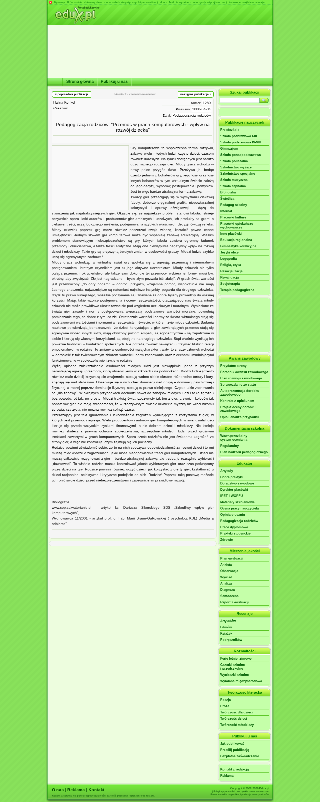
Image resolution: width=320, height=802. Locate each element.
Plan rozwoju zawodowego (241, 378)
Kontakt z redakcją (234, 769)
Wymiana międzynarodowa (241, 681)
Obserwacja (229, 571)
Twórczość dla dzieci (236, 712)
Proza (224, 706)
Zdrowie (226, 540)
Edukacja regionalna (236, 240)
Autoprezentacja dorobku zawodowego (239, 392)
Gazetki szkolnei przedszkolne (232, 666)
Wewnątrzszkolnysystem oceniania (233, 437)
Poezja (225, 700)
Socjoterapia (230, 284)
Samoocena (229, 596)
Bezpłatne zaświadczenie (239, 756)
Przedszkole (229, 130)
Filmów (226, 627)
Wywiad (226, 577)
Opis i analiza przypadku (239, 417)
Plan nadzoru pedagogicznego (244, 452)
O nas (58, 790)
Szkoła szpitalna (233, 186)
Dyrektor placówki (234, 489)
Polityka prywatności (224, 791)
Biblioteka (228, 192)
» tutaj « (260, 2)
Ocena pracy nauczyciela (239, 508)
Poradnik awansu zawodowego (244, 372)
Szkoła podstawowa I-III (238, 136)
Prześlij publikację (234, 750)
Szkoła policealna (234, 161)
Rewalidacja (229, 277)
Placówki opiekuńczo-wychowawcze (237, 225)
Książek (226, 633)
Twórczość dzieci (233, 718)
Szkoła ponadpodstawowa (240, 155)
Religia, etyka (230, 265)
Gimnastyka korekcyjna (238, 246)
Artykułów (228, 621)
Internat (226, 211)
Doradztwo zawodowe (237, 483)
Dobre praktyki (231, 477)
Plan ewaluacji (231, 558)
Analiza (226, 583)
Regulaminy (229, 446)
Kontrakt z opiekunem (237, 401)
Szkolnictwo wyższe (236, 167)
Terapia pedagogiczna (237, 290)
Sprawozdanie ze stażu (238, 384)
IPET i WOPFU (231, 496)
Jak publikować (232, 743)
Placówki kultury (233, 217)
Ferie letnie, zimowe (236, 658)
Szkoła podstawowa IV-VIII (240, 142)
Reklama (227, 775)
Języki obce (229, 252)
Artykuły (226, 471)
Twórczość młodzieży (237, 725)
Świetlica (227, 198)
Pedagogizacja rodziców (191, 115)
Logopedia (228, 258)
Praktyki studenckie (235, 533)
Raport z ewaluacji (234, 602)
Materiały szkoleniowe (237, 502)
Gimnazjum (229, 148)
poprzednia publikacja (71, 94)
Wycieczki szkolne (234, 675)
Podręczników (231, 640)
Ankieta (226, 565)
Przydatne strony (233, 366)
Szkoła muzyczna (234, 180)
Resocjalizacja (231, 271)
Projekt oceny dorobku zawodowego (238, 409)
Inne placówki (231, 233)
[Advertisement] (90, 177)
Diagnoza (227, 590)
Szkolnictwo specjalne (237, 173)
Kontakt (96, 790)
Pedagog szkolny (233, 205)
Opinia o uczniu (232, 514)
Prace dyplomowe (234, 527)
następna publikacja (196, 94)
